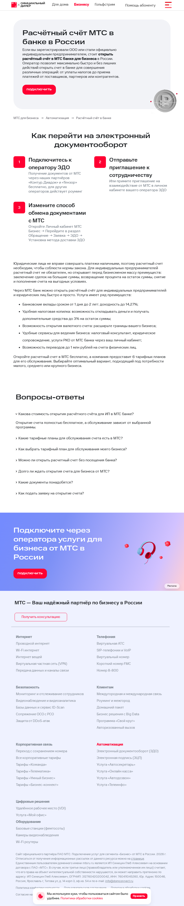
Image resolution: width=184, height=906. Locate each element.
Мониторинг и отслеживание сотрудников (50, 694)
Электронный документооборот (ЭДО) (127, 751)
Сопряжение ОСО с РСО (35, 714)
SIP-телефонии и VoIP (114, 650)
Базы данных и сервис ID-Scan (40, 707)
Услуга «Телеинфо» (112, 785)
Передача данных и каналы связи (42, 670)
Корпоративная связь (34, 744)
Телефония (106, 637)
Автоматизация (110, 744)
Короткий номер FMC (114, 664)
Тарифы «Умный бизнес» (35, 778)
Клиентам (105, 687)
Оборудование (28, 822)
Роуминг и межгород (113, 701)
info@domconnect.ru (119, 881)
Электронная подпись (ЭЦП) (119, 758)
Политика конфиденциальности (37, 888)
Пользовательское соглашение (85, 888)
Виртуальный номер (113, 657)
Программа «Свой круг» (116, 721)
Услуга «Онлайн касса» (115, 771)
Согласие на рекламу (30, 894)
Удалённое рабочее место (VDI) (41, 808)
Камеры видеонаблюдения (37, 835)
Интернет (24, 637)
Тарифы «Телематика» (33, 771)
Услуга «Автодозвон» (114, 778)
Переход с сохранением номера (41, 751)
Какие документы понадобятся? (45, 482)
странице (137, 858)
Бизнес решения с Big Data (118, 714)
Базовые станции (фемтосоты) (40, 828)
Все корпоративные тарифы (38, 758)
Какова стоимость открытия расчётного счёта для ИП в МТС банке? (76, 414)
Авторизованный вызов (116, 728)
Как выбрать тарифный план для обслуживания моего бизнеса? (72, 449)
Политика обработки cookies (130, 888)
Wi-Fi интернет (27, 650)
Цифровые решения (33, 802)
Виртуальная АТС (110, 644)
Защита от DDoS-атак (33, 721)
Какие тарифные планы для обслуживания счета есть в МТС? (70, 438)
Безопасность (27, 687)
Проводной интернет (33, 644)
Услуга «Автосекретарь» (116, 765)
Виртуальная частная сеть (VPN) (41, 664)
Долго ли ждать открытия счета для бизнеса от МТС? (64, 471)
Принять (139, 896)
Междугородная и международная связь (129, 694)
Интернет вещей (29, 657)
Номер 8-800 (107, 670)
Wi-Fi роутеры (27, 842)
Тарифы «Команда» (31, 765)
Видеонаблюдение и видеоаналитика (46, 701)
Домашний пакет (110, 707)
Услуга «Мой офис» (31, 815)
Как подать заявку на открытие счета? (51, 493)
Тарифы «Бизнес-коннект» (37, 785)
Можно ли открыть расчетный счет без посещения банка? (67, 460)
